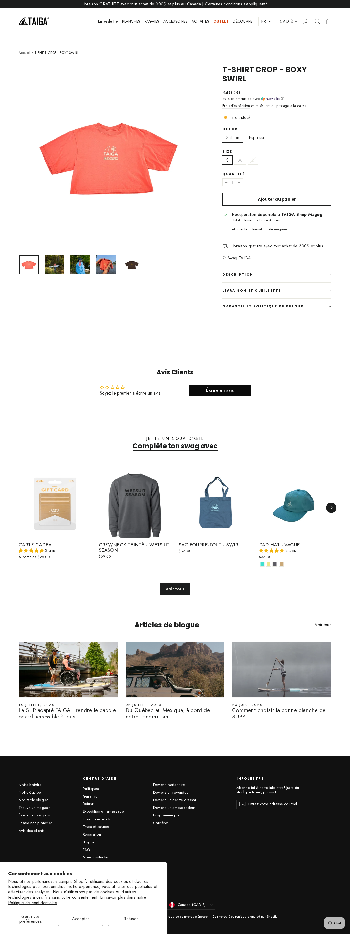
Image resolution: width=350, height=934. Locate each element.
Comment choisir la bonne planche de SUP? (278, 713)
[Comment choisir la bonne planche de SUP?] (281, 669)
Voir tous (323, 624)
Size (227, 151)
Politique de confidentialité (32, 903)
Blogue (89, 842)
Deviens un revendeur (171, 792)
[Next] (331, 508)
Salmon (232, 138)
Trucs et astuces (96, 827)
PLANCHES (131, 21)
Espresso (257, 138)
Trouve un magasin (35, 807)
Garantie (90, 796)
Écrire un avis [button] (220, 390)
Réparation (92, 834)
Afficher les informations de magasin (259, 229)
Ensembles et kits (97, 819)
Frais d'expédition (236, 105)
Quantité (233, 174)
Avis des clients (31, 830)
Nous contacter (96, 857)
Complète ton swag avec (175, 446)
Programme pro (166, 815)
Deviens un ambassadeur (174, 807)
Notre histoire (30, 785)
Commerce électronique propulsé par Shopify (245, 916)
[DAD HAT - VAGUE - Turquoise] (262, 564)
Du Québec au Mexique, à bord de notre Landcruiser (168, 713)
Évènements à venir (35, 815)
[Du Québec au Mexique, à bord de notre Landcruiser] (175, 669)
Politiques (91, 788)
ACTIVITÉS (200, 21)
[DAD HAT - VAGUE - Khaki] (268, 564)
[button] (276, 98)
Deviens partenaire (169, 785)
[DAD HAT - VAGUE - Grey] (275, 564)
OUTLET (221, 21)
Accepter (80, 919)
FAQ (86, 850)
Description (237, 274)
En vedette (108, 21)
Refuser (130, 919)
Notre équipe (30, 792)
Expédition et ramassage (103, 811)
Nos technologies (33, 800)
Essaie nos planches (36, 823)
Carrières (161, 823)
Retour (88, 803)
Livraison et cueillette (251, 290)
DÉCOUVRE (242, 21)
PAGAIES (152, 21)
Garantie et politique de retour (263, 306)
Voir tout (175, 589)
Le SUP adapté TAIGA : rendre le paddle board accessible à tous (67, 713)
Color (230, 129)
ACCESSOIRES (175, 21)
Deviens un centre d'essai (174, 800)
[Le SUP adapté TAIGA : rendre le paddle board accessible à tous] (68, 669)
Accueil (24, 52)
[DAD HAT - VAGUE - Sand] (281, 564)
